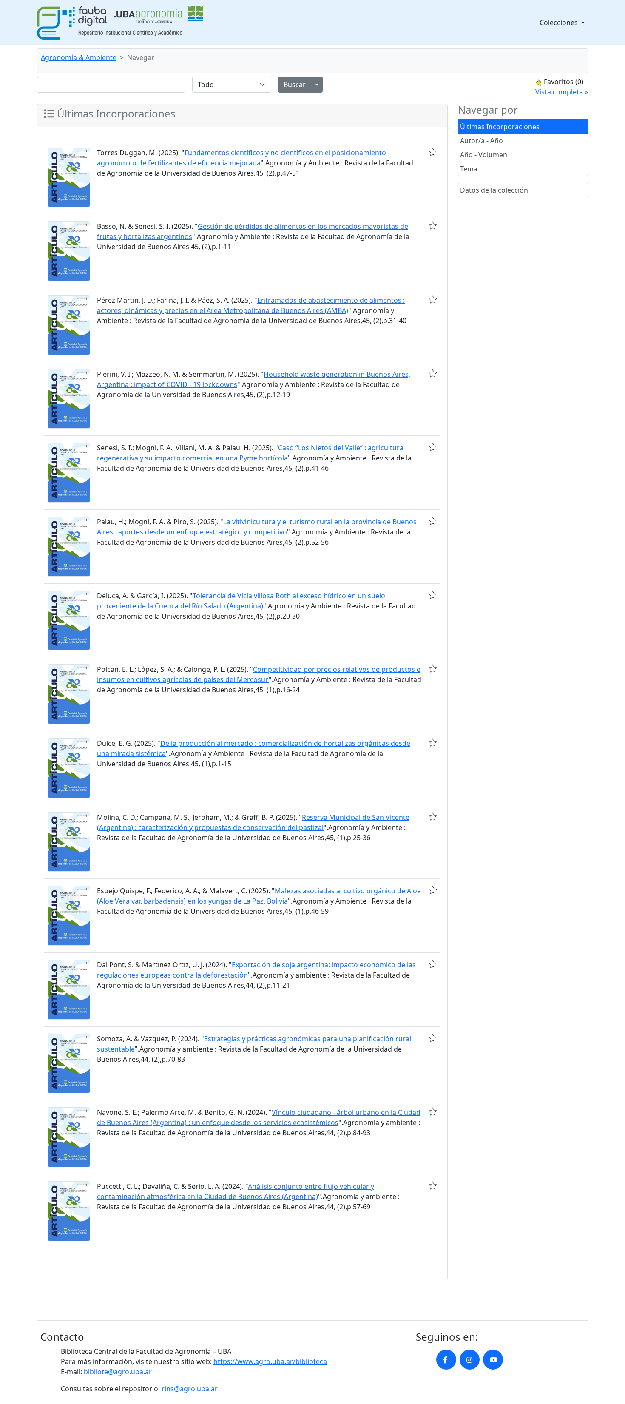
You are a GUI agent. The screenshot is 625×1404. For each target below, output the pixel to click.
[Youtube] (493, 1360)
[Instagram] (470, 1360)
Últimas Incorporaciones (500, 126)
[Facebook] (446, 1360)
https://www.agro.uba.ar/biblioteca (270, 1361)
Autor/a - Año (481, 140)
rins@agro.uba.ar (190, 1388)
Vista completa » (561, 92)
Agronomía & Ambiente (78, 57)
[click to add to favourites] (433, 152)
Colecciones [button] (560, 22)
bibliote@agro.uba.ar (118, 1371)
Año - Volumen (483, 154)
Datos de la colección (494, 190)
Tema (468, 168)
